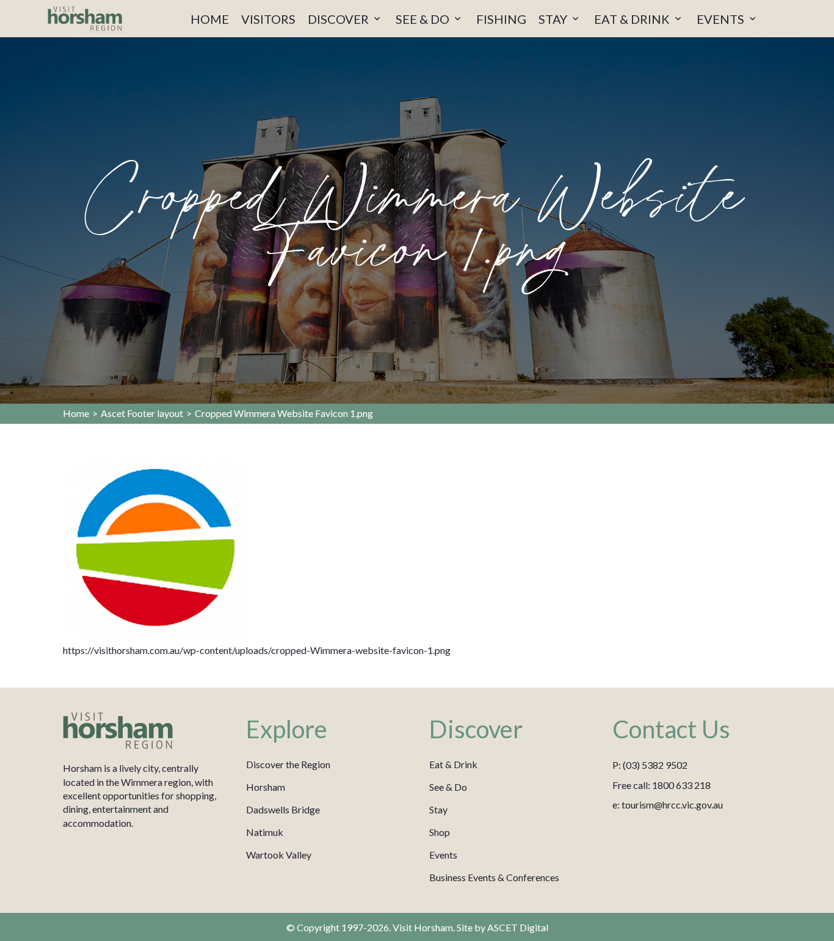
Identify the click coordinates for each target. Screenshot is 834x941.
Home (76, 413)
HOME (209, 19)
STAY (554, 19)
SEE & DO (424, 19)
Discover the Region (288, 764)
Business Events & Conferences (494, 877)
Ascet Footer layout (142, 413)
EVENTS (722, 19)
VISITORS (268, 19)
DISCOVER (339, 19)
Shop (439, 832)
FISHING (501, 19)
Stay (438, 809)
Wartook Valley (278, 854)
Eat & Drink (453, 764)
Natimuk (264, 832)
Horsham (265, 787)
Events (443, 854)
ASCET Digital (517, 927)
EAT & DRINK (633, 19)
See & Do (448, 787)
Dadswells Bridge (283, 809)
